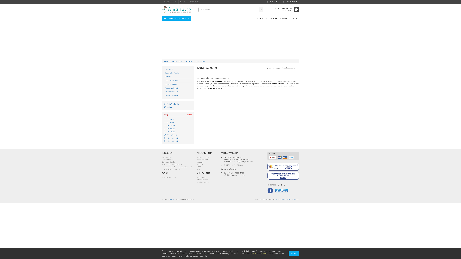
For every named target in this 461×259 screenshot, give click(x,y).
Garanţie (200, 162)
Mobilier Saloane (171, 84)
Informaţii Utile (291, 2)
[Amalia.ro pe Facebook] (270, 190)
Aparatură (169, 69)
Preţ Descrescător (289, 68)
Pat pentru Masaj (171, 88)
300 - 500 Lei (170, 129)
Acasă (260, 18)
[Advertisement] (230, 38)
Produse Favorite (203, 182)
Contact (200, 164)
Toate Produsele (172, 104)
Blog (295, 18)
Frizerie (168, 77)
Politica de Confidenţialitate (172, 164)
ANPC (199, 167)
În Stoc (169, 107)
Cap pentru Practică (172, 73)
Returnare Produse (204, 157)
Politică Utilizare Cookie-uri (171, 169)
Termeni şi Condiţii (168, 162)
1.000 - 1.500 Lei (172, 138)
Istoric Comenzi (202, 180)
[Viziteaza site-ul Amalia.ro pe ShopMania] (281, 190)
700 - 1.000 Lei (171, 135)
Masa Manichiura (171, 80)
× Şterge (189, 115)
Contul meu (273, 2)
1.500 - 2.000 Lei (172, 141)
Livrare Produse (167, 160)
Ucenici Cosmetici (171, 95)
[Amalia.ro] (177, 9)
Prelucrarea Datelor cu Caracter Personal (177, 167)
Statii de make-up (171, 92)
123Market (287, 199)
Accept (293, 253)
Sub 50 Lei (170, 119)
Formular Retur (202, 160)
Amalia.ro (171, 199)
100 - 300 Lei (170, 126)
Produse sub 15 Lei (278, 18)
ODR (199, 169)
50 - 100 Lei (170, 123)
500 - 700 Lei (170, 132)
